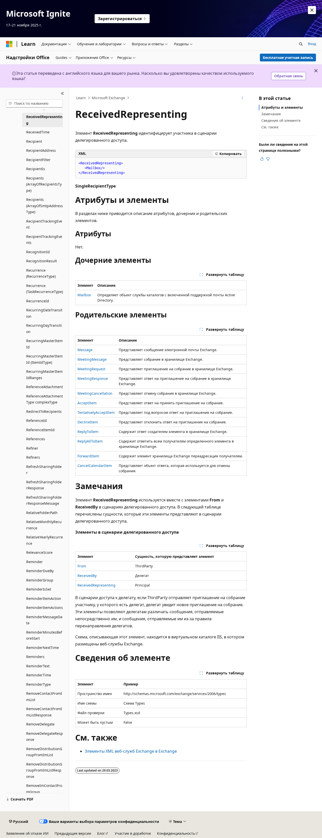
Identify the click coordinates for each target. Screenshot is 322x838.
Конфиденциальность (176, 833)
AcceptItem (87, 402)
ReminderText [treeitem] (38, 666)
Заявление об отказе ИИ (27, 833)
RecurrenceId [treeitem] (37, 301)
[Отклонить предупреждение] (312, 10)
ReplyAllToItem (90, 441)
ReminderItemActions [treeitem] (44, 607)
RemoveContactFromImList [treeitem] (44, 696)
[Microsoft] (9, 44)
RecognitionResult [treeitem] (41, 261)
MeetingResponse (92, 378)
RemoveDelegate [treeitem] (40, 724)
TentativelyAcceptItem (96, 412)
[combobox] (34, 103)
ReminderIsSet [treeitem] (38, 589)
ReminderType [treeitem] (38, 684)
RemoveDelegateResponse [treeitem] (44, 736)
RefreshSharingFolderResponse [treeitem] (44, 485)
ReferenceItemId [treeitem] (40, 429)
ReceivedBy (87, 575)
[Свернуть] (62, 94)
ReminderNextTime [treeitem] (42, 647)
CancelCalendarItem (94, 465)
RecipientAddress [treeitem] (41, 150)
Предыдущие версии (73, 833)
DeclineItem (87, 422)
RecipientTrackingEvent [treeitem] (44, 224)
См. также (269, 127)
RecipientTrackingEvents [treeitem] (44, 239)
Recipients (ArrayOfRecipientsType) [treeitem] (44, 184)
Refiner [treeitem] (32, 448)
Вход (312, 43)
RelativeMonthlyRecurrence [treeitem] (44, 524)
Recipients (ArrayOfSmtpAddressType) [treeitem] (44, 205)
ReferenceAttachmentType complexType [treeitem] (44, 399)
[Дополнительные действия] (242, 98)
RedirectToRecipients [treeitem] (44, 411)
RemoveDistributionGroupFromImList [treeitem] (44, 751)
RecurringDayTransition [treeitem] (44, 328)
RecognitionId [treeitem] (38, 251)
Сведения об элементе (281, 120)
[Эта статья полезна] (262, 159)
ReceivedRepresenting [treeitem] (44, 119)
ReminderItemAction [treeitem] (43, 598)
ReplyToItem (87, 431)
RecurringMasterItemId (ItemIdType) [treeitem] (44, 359)
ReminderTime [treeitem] (38, 675)
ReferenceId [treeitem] (36, 420)
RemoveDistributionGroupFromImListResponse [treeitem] (44, 770)
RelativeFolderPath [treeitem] (42, 512)
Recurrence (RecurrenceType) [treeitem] (41, 273)
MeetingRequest (91, 369)
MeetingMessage (92, 359)
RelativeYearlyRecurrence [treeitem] (44, 540)
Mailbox (84, 295)
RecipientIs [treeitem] (35, 168)
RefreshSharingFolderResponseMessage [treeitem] (44, 500)
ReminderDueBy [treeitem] (40, 570)
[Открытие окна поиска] (301, 44)
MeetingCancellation (94, 393)
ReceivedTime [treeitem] (38, 132)
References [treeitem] (35, 438)
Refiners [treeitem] (33, 457)
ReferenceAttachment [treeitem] (44, 386)
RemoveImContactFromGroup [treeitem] (44, 788)
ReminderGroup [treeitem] (39, 580)
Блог (101, 833)
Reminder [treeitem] (34, 561)
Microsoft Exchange (108, 97)
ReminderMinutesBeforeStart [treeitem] (44, 635)
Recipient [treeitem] (34, 141)
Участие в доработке (133, 833)
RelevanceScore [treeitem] (39, 552)
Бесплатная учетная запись (288, 57)
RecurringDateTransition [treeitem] (44, 313)
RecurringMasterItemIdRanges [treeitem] (44, 374)
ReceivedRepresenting (96, 585)
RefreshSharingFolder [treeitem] (44, 469)
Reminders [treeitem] (35, 656)
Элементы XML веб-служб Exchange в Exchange (131, 751)
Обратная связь (288, 76)
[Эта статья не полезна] (268, 159)
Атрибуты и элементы (282, 107)
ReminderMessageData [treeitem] (44, 620)
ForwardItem (88, 456)
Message (85, 349)
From (81, 566)
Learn (81, 97)
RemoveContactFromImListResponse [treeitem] (44, 711)
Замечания (271, 114)
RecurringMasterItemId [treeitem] (44, 343)
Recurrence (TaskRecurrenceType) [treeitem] (44, 288)
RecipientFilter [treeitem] (38, 159)
